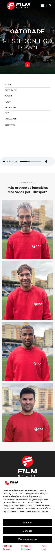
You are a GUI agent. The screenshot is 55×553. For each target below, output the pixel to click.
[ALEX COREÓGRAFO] (27, 351)
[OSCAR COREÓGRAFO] (27, 229)
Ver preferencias (27, 539)
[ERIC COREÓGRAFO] (27, 412)
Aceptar (27, 522)
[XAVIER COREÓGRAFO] (27, 290)
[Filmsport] (18, 5)
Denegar (27, 531)
